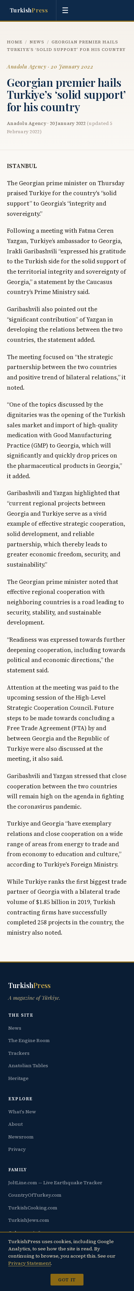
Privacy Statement (29, 1263)
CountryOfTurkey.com (35, 1195)
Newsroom (21, 1136)
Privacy (17, 1149)
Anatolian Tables (28, 1065)
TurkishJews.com (28, 1220)
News (37, 42)
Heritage (18, 1078)
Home (14, 42)
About (15, 1124)
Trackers (19, 1053)
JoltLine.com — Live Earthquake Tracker (55, 1182)
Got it (67, 1280)
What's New (22, 1111)
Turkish (29, 10)
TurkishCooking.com (32, 1207)
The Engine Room (29, 1040)
